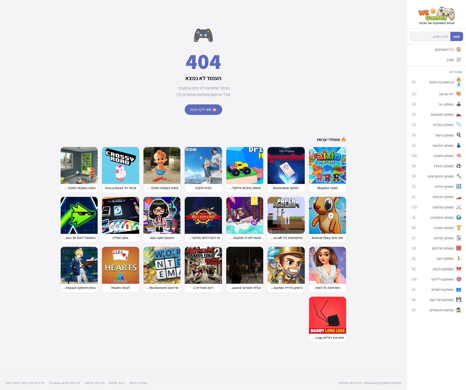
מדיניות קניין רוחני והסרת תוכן (24, 383)
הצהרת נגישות (138, 383)
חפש (457, 36)
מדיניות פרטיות (95, 383)
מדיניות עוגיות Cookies (64, 383)
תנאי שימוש (116, 383)
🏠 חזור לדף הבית (203, 109)
